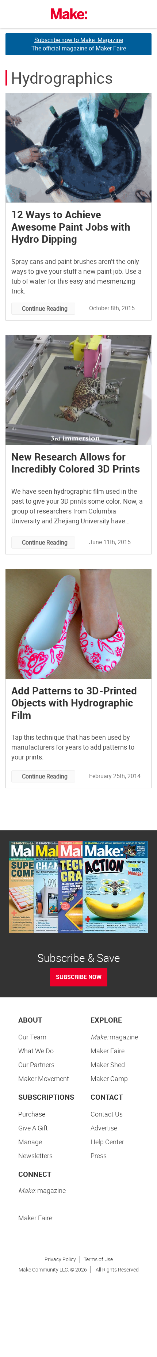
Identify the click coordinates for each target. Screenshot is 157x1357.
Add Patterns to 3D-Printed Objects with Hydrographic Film (74, 702)
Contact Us (107, 1114)
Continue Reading (45, 308)
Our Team (32, 1036)
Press (99, 1155)
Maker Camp (109, 1078)
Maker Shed (108, 1064)
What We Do (36, 1050)
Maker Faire (108, 1050)
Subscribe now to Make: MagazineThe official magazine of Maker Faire (78, 44)
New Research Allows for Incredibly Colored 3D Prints (75, 463)
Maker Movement (43, 1078)
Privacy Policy (60, 1259)
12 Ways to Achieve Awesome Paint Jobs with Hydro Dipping (70, 226)
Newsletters (35, 1155)
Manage (30, 1141)
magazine (114, 1036)
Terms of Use (98, 1259)
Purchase (31, 1114)
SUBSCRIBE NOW (79, 977)
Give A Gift (33, 1127)
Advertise (104, 1127)
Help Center (107, 1141)
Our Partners (36, 1064)
